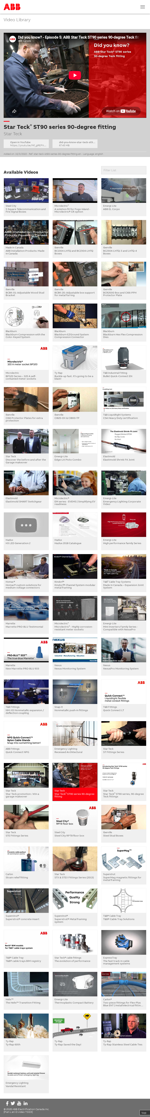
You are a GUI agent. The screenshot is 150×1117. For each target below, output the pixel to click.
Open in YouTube (28, 143)
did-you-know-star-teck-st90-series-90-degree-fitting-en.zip (78, 143)
